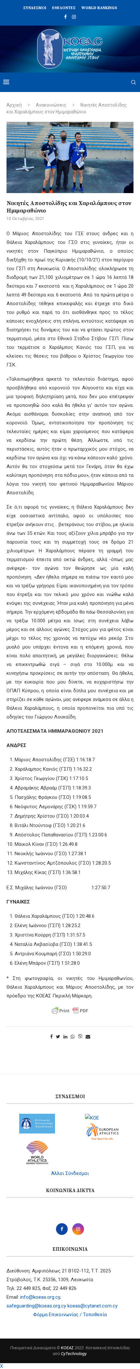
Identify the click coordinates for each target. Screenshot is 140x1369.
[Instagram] (74, 16)
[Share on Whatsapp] (73, 1036)
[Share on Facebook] (51, 1036)
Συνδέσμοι (34, 8)
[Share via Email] (88, 1036)
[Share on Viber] (80, 1037)
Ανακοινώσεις (51, 105)
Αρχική (14, 105)
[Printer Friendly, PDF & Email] (70, 1011)
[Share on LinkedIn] (65, 1036)
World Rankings (99, 8)
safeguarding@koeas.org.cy (36, 1306)
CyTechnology (73, 1353)
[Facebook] (65, 16)
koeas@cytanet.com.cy (92, 1306)
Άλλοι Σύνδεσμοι (70, 1173)
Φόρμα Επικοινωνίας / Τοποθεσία (70, 1314)
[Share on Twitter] (58, 1036)
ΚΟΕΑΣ (67, 1347)
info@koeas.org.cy (40, 1297)
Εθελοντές (64, 8)
